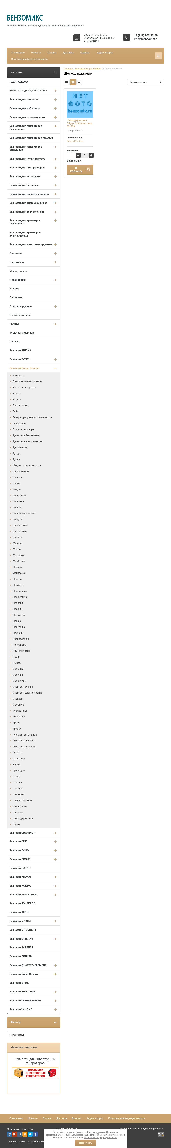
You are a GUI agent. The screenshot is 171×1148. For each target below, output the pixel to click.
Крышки (17, 537)
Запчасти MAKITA (20, 921)
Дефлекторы (20, 447)
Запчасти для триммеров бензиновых (25, 222)
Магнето (17, 543)
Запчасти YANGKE (21, 1009)
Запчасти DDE (18, 841)
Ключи (16, 483)
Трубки (17, 728)
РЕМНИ (14, 323)
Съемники (18, 704)
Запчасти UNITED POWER (25, 1000)
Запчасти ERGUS (20, 859)
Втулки (17, 399)
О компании (18, 52)
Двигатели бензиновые (26, 435)
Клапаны (18, 477)
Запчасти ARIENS (20, 350)
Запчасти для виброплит (25, 108)
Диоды (17, 453)
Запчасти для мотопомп (24, 185)
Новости (36, 52)
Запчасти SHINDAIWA (23, 991)
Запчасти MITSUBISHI (23, 929)
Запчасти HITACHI (20, 876)
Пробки (17, 620)
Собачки (18, 674)
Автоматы (18, 375)
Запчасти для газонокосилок (27, 117)
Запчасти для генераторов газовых (31, 137)
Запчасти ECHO (19, 850)
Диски (16, 459)
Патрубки (18, 585)
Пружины (18, 632)
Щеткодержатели (23, 818)
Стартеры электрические (27, 692)
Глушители (19, 423)
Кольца (17, 507)
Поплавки (18, 602)
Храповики (19, 758)
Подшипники (18, 279)
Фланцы (17, 752)
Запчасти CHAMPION (22, 832)
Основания (19, 572)
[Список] (67, 82)
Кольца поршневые (24, 513)
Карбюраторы (21, 471)
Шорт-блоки (20, 806)
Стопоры (18, 698)
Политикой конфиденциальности (100, 1137)
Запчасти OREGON (21, 938)
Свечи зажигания (20, 315)
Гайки (16, 411)
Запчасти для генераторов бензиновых (26, 127)
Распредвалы (21, 638)
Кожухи (17, 489)
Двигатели (16, 253)
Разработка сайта (129, 1128)
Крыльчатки (20, 531)
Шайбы (17, 776)
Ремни (16, 656)
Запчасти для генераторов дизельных (26, 148)
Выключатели (21, 405)
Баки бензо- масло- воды (27, 381)
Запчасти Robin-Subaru (24, 974)
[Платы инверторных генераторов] (35, 1077)
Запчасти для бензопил (24, 99)
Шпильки (18, 812)
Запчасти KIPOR (19, 912)
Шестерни (18, 794)
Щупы (16, 824)
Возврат (85, 52)
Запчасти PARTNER (21, 947)
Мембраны (19, 561)
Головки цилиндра (23, 429)
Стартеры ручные (21, 306)
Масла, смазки (18, 271)
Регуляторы (19, 644)
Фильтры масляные (22, 332)
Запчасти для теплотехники (27, 211)
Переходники (20, 591)
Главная (68, 68)
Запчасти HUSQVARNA (24, 894)
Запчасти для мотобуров (25, 176)
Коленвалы (19, 495)
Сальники (16, 297)
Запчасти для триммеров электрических (25, 234)
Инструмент (17, 262)
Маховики (18, 555)
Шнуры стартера (22, 800)
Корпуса (17, 519)
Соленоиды (19, 680)
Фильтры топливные (24, 746)
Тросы (16, 722)
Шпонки (14, 341)
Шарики (17, 782)
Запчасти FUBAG (20, 868)
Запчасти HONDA (20, 885)
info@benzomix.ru (146, 39)
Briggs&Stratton (75, 141)
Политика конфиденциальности (29, 59)
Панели (17, 579)
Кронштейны (20, 525)
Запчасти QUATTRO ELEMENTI (28, 965)
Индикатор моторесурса (27, 465)
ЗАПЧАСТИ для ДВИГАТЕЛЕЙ (28, 90)
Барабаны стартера (24, 387)
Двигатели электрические (27, 441)
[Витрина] (73, 82)
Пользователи (17, 1034)
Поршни (17, 608)
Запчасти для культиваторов (27, 158)
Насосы (17, 567)
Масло (17, 549)
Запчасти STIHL (19, 982)
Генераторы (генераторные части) (32, 417)
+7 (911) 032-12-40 (146, 35)
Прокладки (19, 626)
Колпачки (18, 501)
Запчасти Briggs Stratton (88, 68)
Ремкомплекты (21, 650)
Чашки (16, 764)
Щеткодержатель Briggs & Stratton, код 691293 (79, 123)
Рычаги (17, 662)
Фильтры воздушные (25, 734)
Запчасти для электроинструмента (31, 244)
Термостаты (20, 710)
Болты (16, 393)
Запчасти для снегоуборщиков (28, 202)
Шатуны (17, 788)
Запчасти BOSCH (20, 359)
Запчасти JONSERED (22, 903)
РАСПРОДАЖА (19, 81)
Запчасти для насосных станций (29, 194)
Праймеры (19, 615)
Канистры (16, 288)
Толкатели (19, 716)
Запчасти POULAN (21, 956)
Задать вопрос (104, 52)
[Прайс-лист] (79, 82)
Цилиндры (19, 770)
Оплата (52, 52)
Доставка (68, 52)
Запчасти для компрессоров (27, 167)
